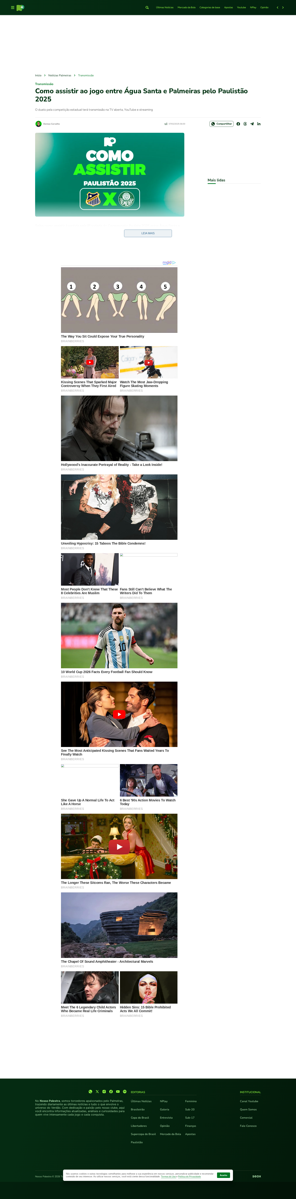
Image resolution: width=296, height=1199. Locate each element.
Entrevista (166, 1118)
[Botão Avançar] (283, 7)
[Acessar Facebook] (111, 1092)
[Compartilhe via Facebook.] (238, 124)
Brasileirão (138, 1109)
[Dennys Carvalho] (38, 123)
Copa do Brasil (140, 1118)
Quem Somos (248, 1109)
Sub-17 (190, 1118)
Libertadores (139, 1126)
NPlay (253, 7)
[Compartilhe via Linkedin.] (259, 124)
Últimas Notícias (165, 7)
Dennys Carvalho (51, 124)
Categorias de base (210, 7)
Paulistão (137, 1142)
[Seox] (256, 1176)
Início (38, 75)
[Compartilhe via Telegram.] (252, 124)
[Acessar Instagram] (104, 1092)
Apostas (228, 7)
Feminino (191, 1101)
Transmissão (86, 75)
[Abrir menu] (12, 7)
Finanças (190, 1126)
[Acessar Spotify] (125, 1092)
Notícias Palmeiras (59, 75)
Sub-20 (190, 1109)
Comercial (246, 1118)
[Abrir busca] (147, 7)
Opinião (264, 7)
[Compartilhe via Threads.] (245, 124)
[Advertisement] (148, 44)
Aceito (223, 1175)
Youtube (241, 7)
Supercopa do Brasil (143, 1134)
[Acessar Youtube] (118, 1092)
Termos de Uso (168, 1176)
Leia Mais (148, 233)
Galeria (164, 1109)
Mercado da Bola (186, 7)
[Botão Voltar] (277, 7)
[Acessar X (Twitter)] (97, 1092)
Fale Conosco (248, 1126)
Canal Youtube (249, 1101)
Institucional (250, 1092)
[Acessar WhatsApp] (90, 1092)
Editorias (138, 1092)
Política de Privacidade (189, 1176)
